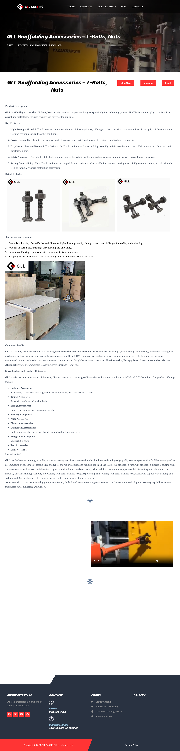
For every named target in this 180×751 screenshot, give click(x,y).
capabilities (86, 6)
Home (72, 6)
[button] (125, 83)
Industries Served (107, 6)
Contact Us (137, 6)
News (123, 6)
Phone (53, 708)
